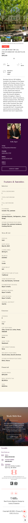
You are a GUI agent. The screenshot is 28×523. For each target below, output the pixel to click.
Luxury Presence (14, 503)
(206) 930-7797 (6, 153)
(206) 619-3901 (8, 461)
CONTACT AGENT (14, 168)
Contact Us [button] (14, 436)
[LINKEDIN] (16, 493)
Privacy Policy (20, 511)
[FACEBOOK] (12, 493)
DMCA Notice (14, 513)
